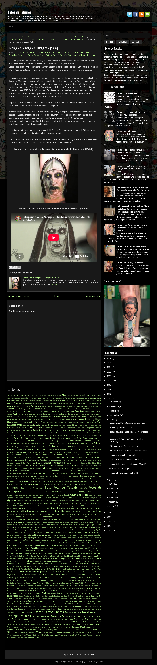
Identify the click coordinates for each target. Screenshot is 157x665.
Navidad (71, 561)
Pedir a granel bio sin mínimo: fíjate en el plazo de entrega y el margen (132, 207)
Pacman (34, 569)
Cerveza (73, 435)
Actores (27, 398)
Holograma (90, 508)
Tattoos (51, 39)
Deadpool (45, 457)
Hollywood (81, 508)
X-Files (87, 635)
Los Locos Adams (70, 538)
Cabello (17, 428)
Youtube (17, 637)
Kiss (62, 527)
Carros (36, 433)
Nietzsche (21, 564)
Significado (33, 601)
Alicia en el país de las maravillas (61, 400)
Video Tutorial (86, 630)
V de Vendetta (96, 627)
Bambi (52, 414)
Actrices (33, 398)
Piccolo (63, 578)
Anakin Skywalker (45, 403)
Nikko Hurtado (31, 564)
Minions (33, 556)
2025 (109, 362)
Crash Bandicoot (95, 449)
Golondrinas (49, 500)
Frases (59, 491)
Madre (94, 540)
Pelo (48, 575)
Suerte (94, 606)
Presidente (11, 585)
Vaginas (19, 629)
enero (112, 506)
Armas (37, 409)
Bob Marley (35, 422)
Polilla (47, 583)
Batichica (44, 417)
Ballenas (46, 414)
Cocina (75, 443)
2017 (35, 395)
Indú (67, 514)
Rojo (59, 593)
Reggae (21, 591)
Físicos (93, 484)
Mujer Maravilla (54, 558)
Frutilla (35, 495)
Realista (87, 588)
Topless (33, 624)
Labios (10, 532)
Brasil (99, 422)
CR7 (82, 449)
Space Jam (59, 604)
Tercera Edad (59, 619)
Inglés (98, 514)
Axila (93, 411)
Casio (84, 433)
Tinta (83, 622)
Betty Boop (21, 419)
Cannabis (29, 430)
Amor (16, 403)
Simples (61, 601)
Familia (86, 481)
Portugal (75, 583)
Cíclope (67, 441)
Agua (62, 398)
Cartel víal (49, 433)
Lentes (79, 532)
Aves (82, 411)
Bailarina (34, 414)
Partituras (63, 572)
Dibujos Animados (53, 462)
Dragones (50, 468)
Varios (47, 629)
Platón (9, 583)
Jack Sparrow (80, 519)
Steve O (34, 606)
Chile (99, 438)
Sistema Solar (76, 601)
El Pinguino (21, 473)
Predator (98, 583)
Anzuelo (69, 406)
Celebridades (31, 435)
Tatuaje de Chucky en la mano (129, 262)
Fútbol (52, 495)
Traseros (85, 624)
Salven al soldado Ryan (76, 596)
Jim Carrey (97, 522)
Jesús (91, 522)
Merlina (10, 553)
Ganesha (22, 498)
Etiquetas (123, 42)
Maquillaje (34, 545)
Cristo (66, 452)
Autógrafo (44, 411)
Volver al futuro (91, 632)
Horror (84, 37)
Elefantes (97, 473)
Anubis (63, 406)
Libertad (37, 535)
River (16, 593)
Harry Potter (18, 506)
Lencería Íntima (61, 532)
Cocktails (81, 443)
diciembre (113, 401)
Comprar (83, 447)
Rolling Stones (66, 593)
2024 (52, 395)
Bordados (76, 422)
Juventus (33, 527)
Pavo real (98, 572)
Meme (99, 551)
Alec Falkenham (25, 401)
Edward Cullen (96, 468)
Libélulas (30, 535)
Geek (64, 497)
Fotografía (83, 488)
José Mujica (73, 525)
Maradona (58, 545)
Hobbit (67, 508)
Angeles (87, 403)
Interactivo (11, 519)
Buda (60, 425)
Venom (66, 630)
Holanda (74, 508)
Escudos (18, 479)
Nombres (71, 564)
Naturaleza (63, 561)
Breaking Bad (28, 425)
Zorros (37, 637)
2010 (14, 395)
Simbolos (48, 601)
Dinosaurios (75, 463)
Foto (48, 487)
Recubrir (94, 588)
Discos (19, 465)
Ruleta (21, 596)
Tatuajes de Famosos (60, 616)
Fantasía (93, 481)
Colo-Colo (30, 447)
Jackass (88, 519)
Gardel (28, 498)
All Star (92, 401)
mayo (111, 488)
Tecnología (25, 619)
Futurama (59, 495)
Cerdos (54, 435)
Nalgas (31, 561)
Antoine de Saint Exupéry (51, 406)
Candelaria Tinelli (19, 430)
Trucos (16, 627)
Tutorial (29, 627)
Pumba (61, 585)
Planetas (98, 580)
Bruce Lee (43, 425)
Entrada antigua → (93, 296)
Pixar (88, 580)
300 (60, 395)
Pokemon (40, 583)
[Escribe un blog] (13, 267)
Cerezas (66, 435)
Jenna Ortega (71, 522)
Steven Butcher (43, 606)
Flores (15, 487)
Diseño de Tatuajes (30, 465)
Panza (86, 569)
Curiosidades (89, 455)
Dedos (63, 457)
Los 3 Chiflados (58, 538)
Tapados (18, 612)
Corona (45, 449)
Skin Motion (92, 601)
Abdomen (86, 395)
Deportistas (12, 460)
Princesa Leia (21, 585)
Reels (15, 591)
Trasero (78, 624)
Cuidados (58, 455)
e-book (77, 468)
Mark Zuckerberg (60, 548)
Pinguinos (14, 580)
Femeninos (32, 484)
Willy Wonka (44, 635)
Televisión (35, 619)
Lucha (46, 540)
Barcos (9, 417)
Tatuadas (77, 612)
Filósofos (82, 484)
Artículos (79, 409)
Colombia (45, 447)
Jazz (42, 522)
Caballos (10, 427)
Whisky (28, 635)
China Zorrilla (12, 441)
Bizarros (51, 419)
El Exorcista (55, 471)
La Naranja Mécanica (71, 530)
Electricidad (89, 473)
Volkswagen (81, 632)
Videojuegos (96, 629)
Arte (60, 409)
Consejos (11, 449)
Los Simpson (27, 540)
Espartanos (67, 479)
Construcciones (21, 449)
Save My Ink (32, 598)
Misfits (44, 556)
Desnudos (51, 460)
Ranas (95, 585)
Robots (38, 593)
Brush (56, 425)
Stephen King (18, 606)
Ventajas (72, 630)
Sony (53, 604)
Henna (76, 506)
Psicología (45, 585)
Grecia (77, 500)
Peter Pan (39, 578)
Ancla (69, 403)
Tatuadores (87, 612)
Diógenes (84, 463)
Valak (79, 39)
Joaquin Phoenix (27, 525)
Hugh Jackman (76, 511)
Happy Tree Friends (89, 503)
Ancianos (63, 403)
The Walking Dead (48, 622)
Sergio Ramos (91, 598)
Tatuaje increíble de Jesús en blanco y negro (128, 423)
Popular (109, 42)
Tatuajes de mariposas (126, 93)
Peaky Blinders (19, 575)
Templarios (51, 619)
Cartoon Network (61, 433)
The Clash (28, 622)
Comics (70, 446)
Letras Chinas (12, 535)
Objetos (28, 566)
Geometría (85, 498)
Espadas (32, 479)
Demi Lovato (79, 457)
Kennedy (43, 527)
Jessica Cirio (84, 522)
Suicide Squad (17, 609)
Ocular (39, 566)
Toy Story (66, 624)
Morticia (25, 558)
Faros (99, 481)
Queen (75, 585)
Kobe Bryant (70, 527)
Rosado (92, 593)
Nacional (20, 561)
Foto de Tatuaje (58, 37)
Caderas (31, 427)
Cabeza (24, 427)
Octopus (33, 566)
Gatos (41, 497)
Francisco (41, 492)
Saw (39, 598)
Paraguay (49, 572)
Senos (75, 598)
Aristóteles (30, 409)
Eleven (17, 476)
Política (53, 583)
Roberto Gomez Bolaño (27, 593)
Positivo (81, 583)
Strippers (88, 606)
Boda (47, 422)
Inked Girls (11, 517)
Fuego (46, 495)
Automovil (53, 411)
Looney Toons (46, 537)
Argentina (11, 408)
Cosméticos (61, 449)
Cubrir (99, 452)
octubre (112, 411)
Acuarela (40, 398)
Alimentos (85, 400)
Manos (16, 545)
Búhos (74, 425)
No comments (93, 55)
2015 (27, 395)
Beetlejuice (73, 417)
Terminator (69, 619)
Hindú (34, 508)
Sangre (10, 598)
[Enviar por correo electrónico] (10, 267)
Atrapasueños (26, 411)
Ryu (25, 596)
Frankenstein (50, 492)
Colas (12, 447)
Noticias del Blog (94, 564)
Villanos (40, 632)
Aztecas (9, 414)
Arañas (80, 406)
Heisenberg (54, 506)
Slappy (99, 601)
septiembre (114, 415)
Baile (40, 414)
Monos (89, 556)
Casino (79, 433)
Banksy (78, 414)
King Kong (57, 527)
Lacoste (15, 532)
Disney (50, 465)
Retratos (54, 590)
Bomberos (64, 422)
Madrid (22, 543)
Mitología (51, 556)
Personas (23, 577)
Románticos (80, 593)
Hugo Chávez (86, 511)
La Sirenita (83, 530)
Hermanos (97, 506)
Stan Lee (83, 604)
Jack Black (61, 519)
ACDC (22, 398)
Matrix (56, 551)
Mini (28, 556)
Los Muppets (94, 538)
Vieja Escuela (18, 632)
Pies (87, 577)
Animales (12, 405)
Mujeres (64, 558)
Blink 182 (17, 422)
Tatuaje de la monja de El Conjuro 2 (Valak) (33, 47)
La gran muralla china (47, 530)
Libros (44, 535)
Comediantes (61, 447)
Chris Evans (39, 441)
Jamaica (94, 519)
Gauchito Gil (56, 498)
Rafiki (91, 585)
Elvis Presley (24, 476)
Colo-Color (37, 447)
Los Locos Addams (83, 538)
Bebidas (65, 416)
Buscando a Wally (84, 425)
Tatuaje (58, 39)
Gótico (63, 500)
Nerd (76, 561)
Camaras (62, 428)
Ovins (14, 569)
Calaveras (40, 427)
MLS (57, 556)
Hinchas (28, 508)
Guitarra (10, 503)
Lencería (53, 532)
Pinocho (26, 580)
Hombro (26, 510)
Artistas (86, 409)
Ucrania (49, 627)
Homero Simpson (47, 511)
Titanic (99, 622)
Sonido (48, 604)
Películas (13, 39)
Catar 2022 (97, 433)
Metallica (27, 553)
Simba (40, 601)
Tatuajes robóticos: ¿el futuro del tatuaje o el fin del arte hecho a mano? (131, 168)
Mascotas (29, 550)
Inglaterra (92, 514)
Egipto (14, 471)
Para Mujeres (38, 571)
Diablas (17, 463)
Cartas (42, 433)
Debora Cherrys (55, 457)
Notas (77, 564)
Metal (21, 553)
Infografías (73, 514)
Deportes (97, 457)
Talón (89, 609)
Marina (22, 548)
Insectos (19, 517)
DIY (68, 465)
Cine (15, 443)
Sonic (43, 604)
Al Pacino (82, 398)
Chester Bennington (22, 438)
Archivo (135, 42)
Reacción (39, 588)
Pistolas (77, 580)
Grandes (70, 500)
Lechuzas (35, 532)
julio (111, 479)
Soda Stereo (25, 604)
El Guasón (82, 471)
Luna (70, 540)
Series (98, 598)
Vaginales (11, 629)
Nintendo (52, 564)
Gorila (55, 500)
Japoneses (17, 522)
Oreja (91, 566)
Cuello (10, 454)
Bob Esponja (26, 422)
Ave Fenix (75, 411)
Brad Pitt (93, 422)
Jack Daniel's (70, 519)
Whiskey (23, 635)
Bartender (27, 417)
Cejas (25, 435)
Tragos (72, 624)
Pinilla (21, 580)
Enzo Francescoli (73, 476)
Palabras (65, 569)
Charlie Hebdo (93, 435)
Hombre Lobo (16, 511)
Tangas (94, 609)
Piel (68, 578)
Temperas (43, 619)
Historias (61, 508)
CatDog (9, 435)
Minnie (39, 556)
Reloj (35, 591)
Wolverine (54, 635)
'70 (8, 395)
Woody (72, 635)
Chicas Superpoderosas (87, 438)
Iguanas (21, 514)
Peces (27, 575)
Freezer (9, 495)
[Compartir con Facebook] (19, 267)
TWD (34, 627)
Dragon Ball (40, 468)
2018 (109, 394)
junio (111, 484)
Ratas (9, 588)
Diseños (42, 465)
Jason (38, 522)
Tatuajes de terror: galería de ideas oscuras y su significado (132, 113)
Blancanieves (78, 419)
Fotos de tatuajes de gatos (120, 468)
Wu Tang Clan (80, 635)
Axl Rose (99, 411)
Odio (50, 566)
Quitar (80, 585)
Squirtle (76, 604)
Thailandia (94, 619)
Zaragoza (23, 637)
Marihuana (97, 545)
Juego (86, 524)
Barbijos (90, 414)
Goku (42, 500)
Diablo (23, 463)
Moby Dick (63, 556)
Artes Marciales (69, 409)
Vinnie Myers (48, 632)
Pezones (53, 578)
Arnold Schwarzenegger (49, 409)
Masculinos (39, 550)
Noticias (83, 564)
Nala (26, 561)
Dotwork (26, 468)
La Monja (59, 530)
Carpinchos (20, 433)
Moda (69, 556)
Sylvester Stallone (73, 609)
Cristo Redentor (74, 452)
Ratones (23, 588)
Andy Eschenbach (78, 403)
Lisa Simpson (88, 535)
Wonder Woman (63, 635)
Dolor (96, 465)
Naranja (50, 561)
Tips (94, 622)
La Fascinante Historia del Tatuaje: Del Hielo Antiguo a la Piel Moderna (132, 188)
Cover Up (76, 449)
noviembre (114, 406)
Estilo (26, 481)
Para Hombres (25, 571)
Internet (18, 519)
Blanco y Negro (93, 419)
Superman (62, 609)
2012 (109, 530)
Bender (91, 417)
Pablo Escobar (26, 569)
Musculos (86, 558)
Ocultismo (45, 566)
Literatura (97, 535)
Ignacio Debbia (12, 514)
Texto (87, 619)
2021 (109, 380)
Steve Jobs (27, 606)
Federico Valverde (13, 484)
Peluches (59, 575)
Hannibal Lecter (76, 503)
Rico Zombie (78, 591)
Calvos (55, 427)
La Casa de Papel (21, 530)
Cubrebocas (93, 452)
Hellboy (61, 506)
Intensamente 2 (80, 517)
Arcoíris (93, 406)
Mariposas (39, 548)
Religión (28, 590)
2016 (31, 395)
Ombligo (74, 566)
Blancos (10, 422)
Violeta (60, 632)
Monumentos (11, 558)
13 (11, 395)
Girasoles (20, 500)
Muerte (38, 558)
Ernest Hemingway (94, 476)
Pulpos (55, 585)
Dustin (72, 468)
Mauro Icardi (64, 551)
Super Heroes (51, 609)
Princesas (30, 585)
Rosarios (98, 593)
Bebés (58, 416)
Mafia (46, 543)
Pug (50, 585)
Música (93, 558)
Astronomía (11, 411)
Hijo (23, 508)
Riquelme (10, 593)
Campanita (90, 428)
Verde (78, 629)
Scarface (44, 598)
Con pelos (91, 447)
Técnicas (16, 619)
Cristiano (23, 452)
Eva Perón (51, 481)
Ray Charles (31, 588)
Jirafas (9, 525)
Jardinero (26, 522)
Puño (70, 585)
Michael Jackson (65, 553)
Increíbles (39, 514)
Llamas (10, 537)
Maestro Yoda (31, 543)
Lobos (24, 537)
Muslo (98, 558)
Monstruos (97, 556)
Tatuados (97, 612)
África (46, 398)
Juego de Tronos (95, 525)
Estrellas (33, 481)
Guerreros (97, 500)
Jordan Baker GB (62, 525)
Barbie (84, 414)
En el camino (43, 476)
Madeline (87, 540)
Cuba (86, 452)
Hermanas (89, 506)
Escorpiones (11, 479)
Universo (75, 627)
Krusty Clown (80, 527)
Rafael (86, 585)
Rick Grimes (69, 591)
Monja (90, 37)
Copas (29, 449)
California (48, 428)
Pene (69, 575)
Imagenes (31, 513)
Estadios (85, 479)
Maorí (21, 545)
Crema (9, 452)
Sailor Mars (31, 596)
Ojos (55, 566)
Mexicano (34, 553)
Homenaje (35, 511)
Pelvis (64, 574)
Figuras (71, 484)
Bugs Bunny (67, 425)
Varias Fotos (39, 630)
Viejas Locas (27, 632)
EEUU (9, 471)
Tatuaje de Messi (115, 281)
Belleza (85, 416)
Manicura (91, 543)
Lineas (66, 535)
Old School (65, 566)
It (52, 519)
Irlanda (33, 519)
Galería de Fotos (79, 494)
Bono (70, 422)
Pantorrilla (80, 569)
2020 (109, 385)
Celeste (40, 435)
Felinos (23, 484)
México (42, 553)
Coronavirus (53, 449)
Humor (98, 511)
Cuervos (50, 455)
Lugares (52, 540)
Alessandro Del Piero (38, 401)
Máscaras (98, 548)
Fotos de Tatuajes (19, 12)
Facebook (79, 481)
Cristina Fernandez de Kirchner (52, 452)
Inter (88, 517)
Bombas (58, 422)
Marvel (91, 548)
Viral (65, 632)
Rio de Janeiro (96, 591)
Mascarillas (11, 551)
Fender (50, 484)
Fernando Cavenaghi (60, 484)
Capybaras (74, 430)
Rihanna (87, 591)
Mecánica (78, 551)
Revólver (61, 591)
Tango (99, 609)
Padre (39, 569)
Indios (62, 514)
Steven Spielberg (55, 606)
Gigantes (11, 500)
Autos (60, 411)
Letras (99, 532)
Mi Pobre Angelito (51, 553)
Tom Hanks (16, 624)
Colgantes (18, 447)
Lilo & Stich (59, 535)
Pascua (70, 572)
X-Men (93, 635)
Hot (63, 511)
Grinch (82, 500)
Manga (84, 542)
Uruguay (87, 627)
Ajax (77, 398)
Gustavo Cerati (30, 503)
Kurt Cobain (90, 527)
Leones (85, 532)
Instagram (36, 517)
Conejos (98, 447)
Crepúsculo (15, 452)
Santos (25, 598)
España (60, 479)
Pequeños (82, 574)
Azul (15, 414)
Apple (75, 406)
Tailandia (84, 609)
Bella (80, 417)
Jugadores (11, 527)
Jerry (78, 522)
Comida (77, 447)
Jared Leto (32, 522)
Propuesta (37, 585)
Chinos (31, 440)
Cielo (72, 440)
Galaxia (67, 495)
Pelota (53, 575)
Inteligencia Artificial (66, 517)
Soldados (38, 604)
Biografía (44, 419)
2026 (56, 395)
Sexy (19, 601)
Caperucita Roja (49, 430)
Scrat (50, 598)
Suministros (28, 609)
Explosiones (60, 481)
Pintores (33, 580)
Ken (38, 527)
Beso (9, 419)
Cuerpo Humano (40, 455)
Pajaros (58, 569)
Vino (55, 632)
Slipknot (10, 604)
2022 (44, 395)
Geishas (70, 497)
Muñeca (78, 558)
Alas (94, 398)
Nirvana (64, 564)
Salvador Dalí (62, 596)
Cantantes (37, 430)
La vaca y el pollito (94, 530)
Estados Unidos (94, 479)
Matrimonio (49, 551)
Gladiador (30, 500)
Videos (85, 39)
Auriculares (36, 411)
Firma (88, 484)
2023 (48, 395)
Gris (86, 500)
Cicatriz (61, 441)
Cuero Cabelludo (27, 455)
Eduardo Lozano (85, 468)
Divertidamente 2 (59, 465)
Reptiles (47, 591)
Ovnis (18, 569)
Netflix (93, 561)
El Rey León (51, 473)
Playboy (19, 583)
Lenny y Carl (72, 532)
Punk (66, 585)
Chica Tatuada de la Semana (57, 438)
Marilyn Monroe (13, 548)
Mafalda (41, 543)
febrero (112, 502)
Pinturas (40, 580)
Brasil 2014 (11, 425)
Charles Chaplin (82, 435)
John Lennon (38, 525)
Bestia (14, 419)
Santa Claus (18, 598)
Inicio (11, 26)
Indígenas (47, 514)
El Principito (40, 473)
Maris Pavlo (49, 548)
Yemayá (98, 635)
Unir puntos (67, 627)
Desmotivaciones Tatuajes (36, 460)
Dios (89, 463)
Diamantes (31, 463)
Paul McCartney (88, 572)
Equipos (83, 476)
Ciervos (94, 441)
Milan (94, 553)
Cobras (63, 443)
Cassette (89, 433)
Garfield (34, 498)
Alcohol (16, 401)
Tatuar (90, 616)
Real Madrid (48, 588)
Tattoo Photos (40, 39)
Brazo (18, 37)
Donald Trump (17, 468)
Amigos (10, 403)
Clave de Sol (34, 443)
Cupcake (75, 455)
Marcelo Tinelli (68, 545)
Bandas (64, 414)
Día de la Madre (68, 460)
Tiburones (64, 622)
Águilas (67, 398)
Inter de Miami (95, 517)
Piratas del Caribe (67, 580)
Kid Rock (50, 527)
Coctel (87, 443)
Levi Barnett (21, 535)
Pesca (33, 578)
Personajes (22, 39)
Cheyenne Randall (37, 438)
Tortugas (45, 624)
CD (21, 435)
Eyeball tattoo (70, 481)
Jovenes (81, 525)
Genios (78, 497)
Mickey (89, 553)
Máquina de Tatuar (46, 545)
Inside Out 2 (27, 517)
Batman (52, 416)
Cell (45, 435)
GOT (59, 500)
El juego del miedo (93, 471)
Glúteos (36, 500)
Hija (19, 508)
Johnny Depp (49, 524)
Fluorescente (25, 488)
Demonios (31, 37)
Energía (51, 476)
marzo (112, 497)
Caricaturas (82, 430)
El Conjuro (41, 37)
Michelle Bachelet (79, 553)
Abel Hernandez (96, 395)
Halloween (66, 503)
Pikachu (92, 577)
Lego (47, 532)
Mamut (70, 543)
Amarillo (98, 401)
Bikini (29, 419)
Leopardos (92, 532)
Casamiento (73, 433)
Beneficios (98, 417)
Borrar (82, 422)
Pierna (81, 577)
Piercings (73, 577)
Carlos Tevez (11, 433)
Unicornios (57, 627)
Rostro (15, 596)
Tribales (97, 624)
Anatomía (56, 403)
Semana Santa (66, 598)
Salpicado (48, 596)
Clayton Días (43, 443)
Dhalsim (59, 460)
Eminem (33, 476)
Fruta (30, 495)
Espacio (25, 479)
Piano (59, 578)
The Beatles (19, 622)
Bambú (58, 414)
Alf (47, 401)
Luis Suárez (63, 540)
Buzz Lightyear (96, 425)
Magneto (52, 543)
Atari (18, 411)
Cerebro (59, 435)
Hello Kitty (69, 506)
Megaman (92, 551)
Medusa (85, 551)
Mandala (76, 543)
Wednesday (16, 635)
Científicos (86, 440)
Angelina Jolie (96, 403)
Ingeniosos (82, 514)
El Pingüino (30, 473)
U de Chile (40, 627)
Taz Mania (97, 616)
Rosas (9, 596)
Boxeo (87, 422)
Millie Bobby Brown (19, 556)
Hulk (93, 511)
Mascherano (20, 551)
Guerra (90, 500)
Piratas (56, 580)
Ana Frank (35, 403)
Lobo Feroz (17, 538)
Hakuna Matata (55, 503)
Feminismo (43, 484)
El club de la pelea (36, 471)
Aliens (78, 400)
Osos (96, 566)
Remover (41, 591)
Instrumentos (46, 517)
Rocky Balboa (51, 593)
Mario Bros (30, 548)
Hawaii (26, 506)
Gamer (16, 498)
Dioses (99, 463)
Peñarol (74, 575)
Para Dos (14, 572)
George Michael (95, 498)
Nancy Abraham (40, 561)
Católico (16, 435)
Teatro (9, 619)
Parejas (56, 571)
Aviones (87, 411)
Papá (96, 569)
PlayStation (27, 583)
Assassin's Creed (95, 409)
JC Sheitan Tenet (50, 522)
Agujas (73, 398)
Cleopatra (52, 443)
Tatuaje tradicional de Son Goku (122, 455)
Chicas (73, 438)
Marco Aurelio (79, 545)
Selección (56, 598)
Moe (79, 556)
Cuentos (17, 455)
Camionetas (81, 428)
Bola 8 (52, 422)
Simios (54, 601)
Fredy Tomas (97, 492)
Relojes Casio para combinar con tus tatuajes (128, 450)
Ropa (87, 593)
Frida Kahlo (22, 495)
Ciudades (26, 443)
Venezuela (59, 630)
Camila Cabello (71, 428)
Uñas (82, 627)
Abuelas (17, 398)
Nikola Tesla (43, 564)
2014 (23, 395)
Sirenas (68, 601)
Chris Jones (47, 441)
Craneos (87, 449)
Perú (29, 578)
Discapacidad (11, 465)
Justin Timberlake (23, 527)
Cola (96, 443)
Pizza (92, 580)
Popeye (68, 583)
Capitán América (63, 430)
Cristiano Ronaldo (34, 452)
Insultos (55, 517)
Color (24, 37)
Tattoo (31, 39)
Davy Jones (28, 457)
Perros (98, 575)
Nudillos (10, 566)
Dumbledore (65, 468)
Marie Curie (88, 545)
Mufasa (44, 558)
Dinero (66, 463)
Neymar (98, 561)
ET (46, 481)
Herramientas (12, 508)
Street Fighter (78, 606)
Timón (78, 622)
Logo (29, 538)
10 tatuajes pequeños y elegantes (123, 446)
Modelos (75, 556)
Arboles (87, 406)
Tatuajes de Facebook (41, 616)
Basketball (36, 416)
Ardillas (98, 406)
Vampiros (31, 629)
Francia (34, 492)
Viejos (34, 632)
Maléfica (59, 543)
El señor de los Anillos (65, 473)
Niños (58, 564)
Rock (44, 593)
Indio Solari (55, 514)
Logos (33, 537)
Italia (56, 519)
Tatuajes (65, 39)
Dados (9, 457)
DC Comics (37, 457)
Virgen (70, 632)
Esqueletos (76, 479)
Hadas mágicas (43, 503)
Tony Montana (25, 624)
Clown (58, 443)
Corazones (37, 449)
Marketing (69, 548)
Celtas (49, 435)
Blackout (69, 419)
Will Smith (36, 635)
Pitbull (83, 580)
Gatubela (48, 498)
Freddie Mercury (72, 492)
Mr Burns (32, 558)
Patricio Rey (78, 572)
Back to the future (24, 414)
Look (38, 538)
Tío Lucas (88, 622)
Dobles (89, 465)
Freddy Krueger (85, 492)
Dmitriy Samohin (79, 465)
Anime (20, 406)
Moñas (19, 558)
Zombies (30, 637)
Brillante (36, 425)
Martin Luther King (81, 548)
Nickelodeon (12, 564)
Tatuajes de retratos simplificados (132, 150)
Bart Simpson (18, 416)
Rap (99, 585)
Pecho (33, 574)
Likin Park (51, 535)
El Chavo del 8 (23, 471)
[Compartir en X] (16, 267)
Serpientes (11, 601)
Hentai (82, 506)
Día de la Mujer (80, 460)
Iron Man (48, 519)
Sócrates (16, 604)
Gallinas (92, 495)
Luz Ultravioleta (78, 540)
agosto (112, 419)
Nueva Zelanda (19, 566)
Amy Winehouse (25, 403)
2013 (18, 395)
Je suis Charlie (61, 522)
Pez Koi (47, 577)
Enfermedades (61, 476)
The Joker (36, 622)
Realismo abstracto (61, 588)
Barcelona (97, 414)
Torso (38, 624)
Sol (33, 604)
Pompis (59, 583)
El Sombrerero (79, 473)
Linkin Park (79, 535)
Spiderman (68, 604)
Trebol (91, 624)
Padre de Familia (48, 569)
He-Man (46, 506)
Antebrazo (36, 405)
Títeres (9, 624)
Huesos (67, 511)
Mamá (64, 543)
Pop (63, 583)
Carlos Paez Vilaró (94, 430)
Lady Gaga (22, 532)
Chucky (55, 440)
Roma (74, 593)
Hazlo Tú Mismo (36, 506)
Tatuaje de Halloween (126, 131)
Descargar (21, 460)
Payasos (10, 575)
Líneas (72, 535)
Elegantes (10, 476)
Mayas (72, 551)
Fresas (15, 495)
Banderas (72, 414)
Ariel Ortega (21, 409)
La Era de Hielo (33, 530)
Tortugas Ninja (56, 624)
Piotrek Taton (49, 580)
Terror (72, 39)
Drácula (32, 468)
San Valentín (96, 596)
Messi (15, 553)
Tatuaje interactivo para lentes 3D (123, 473)
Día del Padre (91, 460)
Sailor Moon (40, 596)
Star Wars (91, 604)
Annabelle (26, 406)
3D (63, 395)
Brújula (51, 425)
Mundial (71, 558)
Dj (70, 465)
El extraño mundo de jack (69, 471)
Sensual (82, 598)
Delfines (70, 457)
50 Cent (68, 395)
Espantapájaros (50, 479)
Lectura (42, 532)
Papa (91, 569)
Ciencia (78, 440)
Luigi (57, 540)
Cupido (80, 455)
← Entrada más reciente (18, 296)
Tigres (72, 622)
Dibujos (39, 463)
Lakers (29, 532)
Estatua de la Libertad (15, 481)
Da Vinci (98, 455)
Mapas (26, 545)
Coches (69, 443)
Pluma (33, 583)
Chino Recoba (22, 441)
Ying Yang (10, 637)
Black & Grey (60, 419)
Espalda (40, 478)
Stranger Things (66, 606)
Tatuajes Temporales (79, 616)
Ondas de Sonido (82, 566)
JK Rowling (17, 525)
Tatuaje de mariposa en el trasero (131, 246)
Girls (25, 500)
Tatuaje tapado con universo (121, 427)
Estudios (41, 481)
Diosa (94, 463)
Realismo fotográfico (75, 588)
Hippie (47, 508)
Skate (85, 601)
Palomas (72, 569)
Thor (58, 622)
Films (48, 37)
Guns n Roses (18, 503)
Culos (69, 455)
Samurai (87, 596)
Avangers (66, 411)
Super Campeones (39, 609)
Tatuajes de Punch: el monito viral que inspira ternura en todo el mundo (131, 228)
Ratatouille (16, 588)
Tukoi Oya (22, 627)
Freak (65, 492)
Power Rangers (90, 583)
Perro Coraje (91, 575)
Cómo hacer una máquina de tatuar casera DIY (129, 459)
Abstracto (10, 398)
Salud (54, 596)
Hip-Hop (40, 508)
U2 (45, 627)
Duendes (58, 468)
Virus (75, 632)
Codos (91, 443)
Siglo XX (25, 601)
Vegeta (53, 629)
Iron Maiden (40, 519)
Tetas (82, 619)
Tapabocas (10, 612)
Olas (59, 566)
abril (111, 492)
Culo (65, 454)
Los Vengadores (38, 540)
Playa (14, 583)
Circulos (20, 443)
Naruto (55, 561)
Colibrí (24, 447)
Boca (43, 422)
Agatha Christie (54, 398)
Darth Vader (18, 457)
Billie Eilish (35, 419)
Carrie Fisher (29, 433)
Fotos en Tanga (25, 492)
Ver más (54, 284)
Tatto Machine (27, 612)
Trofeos (10, 627)
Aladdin (89, 398)
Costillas (68, 449)
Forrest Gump (38, 488)
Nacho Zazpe (11, 561)
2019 (39, 395)
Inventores (25, 519)
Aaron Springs (76, 395)
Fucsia (40, 495)
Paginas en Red (67, 662)
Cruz (82, 452)
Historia (53, 508)
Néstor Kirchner (84, 561)
